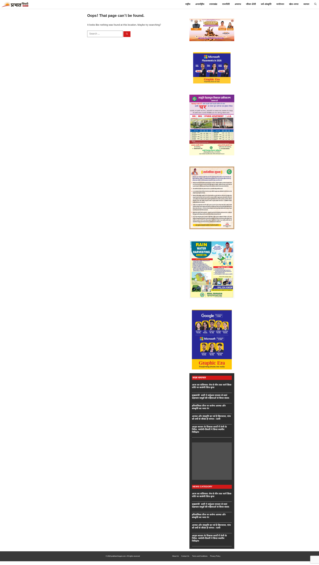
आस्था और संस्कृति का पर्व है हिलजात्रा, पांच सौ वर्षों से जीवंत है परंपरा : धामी (211, 418)
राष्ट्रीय (187, 4)
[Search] (126, 34)
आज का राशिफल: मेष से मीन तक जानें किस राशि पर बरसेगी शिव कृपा (211, 386)
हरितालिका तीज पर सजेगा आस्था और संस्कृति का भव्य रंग (209, 407)
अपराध (238, 4)
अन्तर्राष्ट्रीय (199, 4)
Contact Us (185, 556)
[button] (315, 4)
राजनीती (226, 4)
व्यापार (306, 4)
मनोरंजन (280, 4)
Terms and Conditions (200, 556)
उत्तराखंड (213, 4)
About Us (175, 556)
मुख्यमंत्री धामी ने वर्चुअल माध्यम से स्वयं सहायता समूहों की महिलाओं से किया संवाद (210, 397)
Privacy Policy (215, 556)
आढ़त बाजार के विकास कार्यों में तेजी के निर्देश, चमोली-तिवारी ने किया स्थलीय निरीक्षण (209, 429)
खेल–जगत (293, 4)
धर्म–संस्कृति (266, 4)
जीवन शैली (251, 4)
